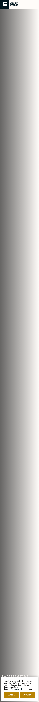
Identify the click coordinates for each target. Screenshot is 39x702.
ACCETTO (27, 695)
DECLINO (11, 695)
